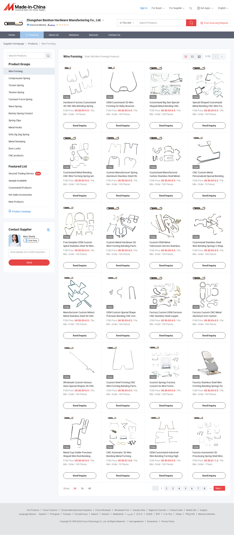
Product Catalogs (21, 211)
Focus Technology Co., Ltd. (94, 521)
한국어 (139, 514)
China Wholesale (103, 510)
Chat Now (32, 240)
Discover (93, 34)
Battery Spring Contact (21, 113)
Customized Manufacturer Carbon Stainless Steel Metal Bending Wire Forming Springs (165, 176)
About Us (54, 34)
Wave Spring (15, 106)
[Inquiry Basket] (191, 8)
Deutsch (105, 514)
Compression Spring (19, 78)
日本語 (149, 514)
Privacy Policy (167, 521)
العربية (130, 514)
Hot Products (33, 510)
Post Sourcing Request (216, 22)
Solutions (74, 34)
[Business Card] (48, 229)
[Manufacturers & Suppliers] (25, 7)
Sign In (143, 8)
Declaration (152, 521)
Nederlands (118, 514)
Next (217, 488)
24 (74, 488)
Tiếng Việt (190, 514)
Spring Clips (15, 120)
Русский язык (81, 514)
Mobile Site (191, 510)
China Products (50, 510)
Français (67, 514)
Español (42, 514)
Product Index (176, 510)
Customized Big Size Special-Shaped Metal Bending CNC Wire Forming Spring (165, 106)
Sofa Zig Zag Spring (19, 134)
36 (82, 488)
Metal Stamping (17, 141)
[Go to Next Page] (222, 56)
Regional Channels (157, 510)
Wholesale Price (121, 510)
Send (29, 262)
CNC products (16, 155)
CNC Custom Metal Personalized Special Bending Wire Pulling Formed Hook (208, 176)
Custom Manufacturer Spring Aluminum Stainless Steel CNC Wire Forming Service (122, 176)
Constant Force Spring (20, 99)
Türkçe (179, 514)
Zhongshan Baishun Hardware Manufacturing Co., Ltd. (64, 20)
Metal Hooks (15, 127)
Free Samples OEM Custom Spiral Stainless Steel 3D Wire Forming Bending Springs (78, 246)
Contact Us (114, 34)
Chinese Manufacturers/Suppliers (76, 510)
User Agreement (136, 521)
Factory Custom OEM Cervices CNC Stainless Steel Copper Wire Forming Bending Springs (166, 316)
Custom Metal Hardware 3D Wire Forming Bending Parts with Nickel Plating (121, 246)
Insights (203, 510)
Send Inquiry (80, 125)
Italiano (94, 514)
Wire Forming (16, 71)
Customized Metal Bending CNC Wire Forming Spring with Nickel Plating (79, 176)
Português (54, 514)
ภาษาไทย (167, 514)
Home (12, 34)
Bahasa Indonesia (206, 514)
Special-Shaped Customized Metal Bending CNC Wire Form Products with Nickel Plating (208, 106)
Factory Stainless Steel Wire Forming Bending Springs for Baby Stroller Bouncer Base (208, 386)
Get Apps (205, 8)
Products (34, 34)
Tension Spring (16, 92)
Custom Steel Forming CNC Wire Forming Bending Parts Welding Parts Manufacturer (121, 386)
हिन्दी (158, 514)
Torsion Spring (16, 85)
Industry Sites (139, 510)
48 (89, 488)
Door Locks (15, 148)
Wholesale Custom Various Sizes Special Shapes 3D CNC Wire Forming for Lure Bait (78, 386)
